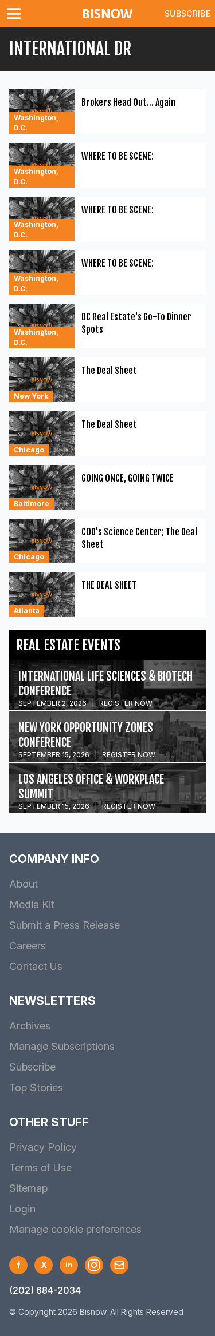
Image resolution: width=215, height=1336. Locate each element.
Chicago (29, 450)
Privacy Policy (43, 1147)
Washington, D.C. (36, 122)
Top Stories (36, 1087)
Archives (29, 1026)
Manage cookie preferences (75, 1229)
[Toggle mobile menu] (16, 13)
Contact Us (35, 966)
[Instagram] (94, 1265)
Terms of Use (40, 1168)
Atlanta (27, 610)
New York (31, 396)
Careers (27, 946)
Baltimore (31, 503)
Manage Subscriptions (62, 1046)
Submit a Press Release (64, 925)
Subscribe (187, 13)
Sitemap (28, 1188)
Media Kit (31, 904)
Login (22, 1209)
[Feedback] (119, 1265)
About (23, 884)
